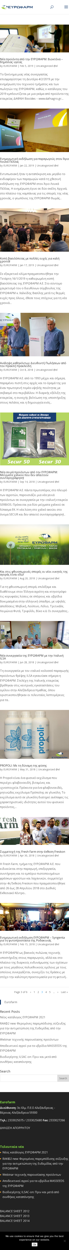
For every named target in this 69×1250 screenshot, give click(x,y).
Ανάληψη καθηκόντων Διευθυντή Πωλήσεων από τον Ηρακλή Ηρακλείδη (33, 364)
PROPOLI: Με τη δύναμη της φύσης (23, 766)
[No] (64, 1241)
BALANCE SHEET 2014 (14, 1221)
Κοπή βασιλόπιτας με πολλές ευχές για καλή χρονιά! (29, 259)
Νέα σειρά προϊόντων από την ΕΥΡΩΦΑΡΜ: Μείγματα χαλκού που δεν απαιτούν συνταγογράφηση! (29, 475)
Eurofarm (10, 1002)
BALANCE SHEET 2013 (14, 1216)
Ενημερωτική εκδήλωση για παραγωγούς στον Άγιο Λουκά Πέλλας (34, 160)
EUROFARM (10, 66)
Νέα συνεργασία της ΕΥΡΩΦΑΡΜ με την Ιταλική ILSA (32, 657)
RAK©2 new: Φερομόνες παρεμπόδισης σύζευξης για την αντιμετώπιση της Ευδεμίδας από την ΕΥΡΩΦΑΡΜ (33, 1028)
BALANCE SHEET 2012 (14, 1211)
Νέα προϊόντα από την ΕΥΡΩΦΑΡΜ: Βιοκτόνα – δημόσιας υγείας (31, 60)
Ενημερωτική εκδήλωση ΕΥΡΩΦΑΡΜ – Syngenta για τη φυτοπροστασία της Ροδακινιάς (32, 939)
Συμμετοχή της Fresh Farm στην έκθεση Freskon (32, 852)
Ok (34, 1244)
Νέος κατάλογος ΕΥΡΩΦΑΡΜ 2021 (22, 1017)
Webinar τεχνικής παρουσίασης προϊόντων (29, 1039)
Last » (64, 992)
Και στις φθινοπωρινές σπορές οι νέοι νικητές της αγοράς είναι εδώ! (34, 573)
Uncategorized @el (47, 66)
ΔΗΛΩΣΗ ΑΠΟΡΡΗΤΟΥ (15, 1128)
